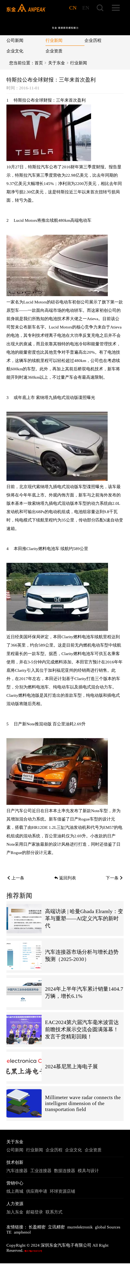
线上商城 (14, 1191)
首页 (39, 63)
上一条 (18, 878)
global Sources (107, 1227)
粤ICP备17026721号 (33, 1251)
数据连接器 (64, 1170)
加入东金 (14, 1212)
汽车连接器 (17, 1170)
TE (9, 1232)
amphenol (22, 1232)
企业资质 (54, 51)
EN (85, 8)
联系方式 (54, 1212)
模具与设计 (88, 1170)
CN (73, 8)
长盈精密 (37, 1227)
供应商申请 (36, 1191)
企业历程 (92, 40)
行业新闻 (54, 40)
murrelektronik (80, 1227)
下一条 (112, 878)
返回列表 (67, 878)
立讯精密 (56, 1227)
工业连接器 (40, 1170)
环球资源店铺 (62, 1191)
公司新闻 (14, 40)
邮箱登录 (34, 1212)
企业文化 (14, 51)
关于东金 (56, 63)
